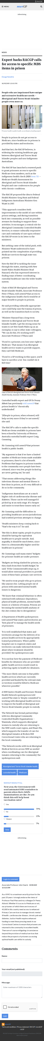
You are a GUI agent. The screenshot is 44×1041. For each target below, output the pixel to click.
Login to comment (10, 879)
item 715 (35, 176)
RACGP (32, 1027)
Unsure (9, 819)
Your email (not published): (13, 969)
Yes (7, 804)
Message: (6, 982)
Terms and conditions (9, 1027)
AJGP (22, 1029)
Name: (4, 956)
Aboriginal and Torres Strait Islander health (20, 766)
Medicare (23, 772)
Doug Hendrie (8, 77)
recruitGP (39, 1027)
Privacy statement (23, 1027)
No (7, 812)
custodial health (9, 772)
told (28, 403)
